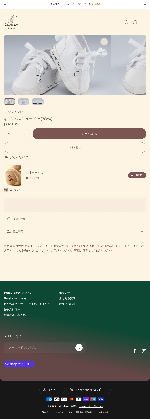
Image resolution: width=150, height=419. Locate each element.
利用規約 (79, 412)
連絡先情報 (103, 412)
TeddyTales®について (18, 292)
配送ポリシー (90, 412)
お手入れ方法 (12, 309)
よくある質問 (67, 298)
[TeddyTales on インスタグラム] (144, 351)
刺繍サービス (34, 173)
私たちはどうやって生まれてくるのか (27, 304)
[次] (145, 4)
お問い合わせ (67, 304)
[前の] (5, 4)
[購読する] (79, 347)
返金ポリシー (47, 412)
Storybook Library (15, 298)
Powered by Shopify (91, 406)
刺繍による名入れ (15, 315)
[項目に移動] (9, 101)
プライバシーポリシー (64, 412)
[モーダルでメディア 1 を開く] (104, 41)
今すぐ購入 (75, 147)
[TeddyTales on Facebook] (134, 351)
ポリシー (64, 292)
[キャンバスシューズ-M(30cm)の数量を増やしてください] (25, 133)
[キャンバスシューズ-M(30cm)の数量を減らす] (8, 133)
